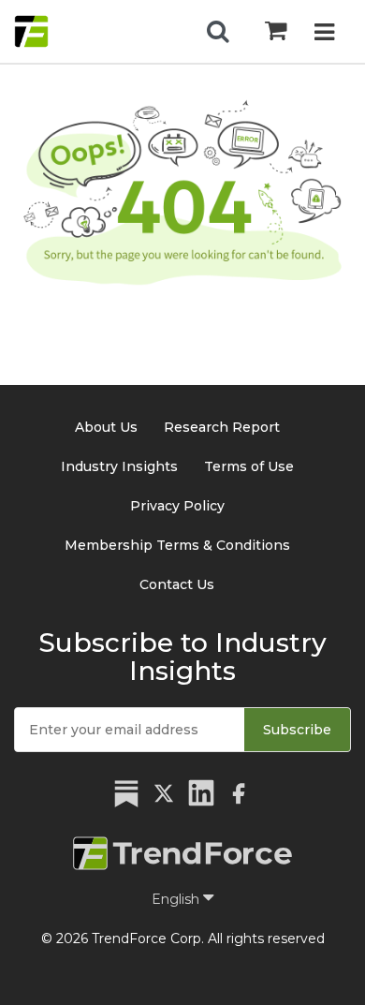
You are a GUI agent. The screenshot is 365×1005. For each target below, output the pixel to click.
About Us (106, 427)
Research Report (222, 427)
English (177, 899)
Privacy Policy (177, 505)
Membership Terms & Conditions (177, 545)
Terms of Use (249, 466)
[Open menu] (324, 34)
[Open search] (218, 31)
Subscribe (297, 729)
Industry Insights (119, 466)
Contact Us (176, 584)
